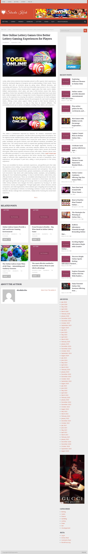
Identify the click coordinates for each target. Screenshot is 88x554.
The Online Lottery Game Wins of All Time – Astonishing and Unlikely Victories (14, 266)
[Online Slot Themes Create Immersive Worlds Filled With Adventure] (67, 163)
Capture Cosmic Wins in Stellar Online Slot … (77, 135)
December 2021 (66, 421)
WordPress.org (65, 542)
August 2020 (65, 451)
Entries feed (65, 538)
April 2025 (64, 337)
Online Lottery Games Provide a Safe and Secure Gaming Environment (14, 229)
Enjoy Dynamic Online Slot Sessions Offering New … (78, 287)
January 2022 (65, 418)
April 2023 (64, 393)
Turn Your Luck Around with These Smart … (77, 190)
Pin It (35, 197)
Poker (46, 21)
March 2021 (64, 435)
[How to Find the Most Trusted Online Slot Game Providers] (67, 205)
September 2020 (66, 448)
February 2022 (65, 416)
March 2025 (64, 339)
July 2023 (64, 386)
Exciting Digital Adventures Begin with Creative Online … (73, 245)
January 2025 (65, 344)
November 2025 (66, 321)
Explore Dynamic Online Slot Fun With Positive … (78, 273)
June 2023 (64, 388)
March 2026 (64, 311)
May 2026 (64, 307)
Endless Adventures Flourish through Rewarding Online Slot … (73, 229)
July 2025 (64, 330)
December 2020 (66, 441)
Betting (16, 1)
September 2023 (66, 381)
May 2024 (64, 362)
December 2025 (66, 318)
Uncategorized (63, 21)
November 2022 (66, 404)
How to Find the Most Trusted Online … (77, 202)
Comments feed (66, 540)
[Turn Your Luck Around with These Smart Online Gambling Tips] (67, 193)
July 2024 (64, 358)
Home (3, 1)
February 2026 (65, 314)
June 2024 (64, 360)
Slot (52, 21)
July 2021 (64, 425)
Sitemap (23, 1)
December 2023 (66, 374)
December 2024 (66, 346)
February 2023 (65, 397)
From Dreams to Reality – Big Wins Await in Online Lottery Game (43, 229)
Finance (20, 21)
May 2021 (64, 430)
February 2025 (65, 341)
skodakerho (6, 42)
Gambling (30, 21)
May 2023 (64, 390)
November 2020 (66, 444)
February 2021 (65, 437)
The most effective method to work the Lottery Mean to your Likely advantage (43, 265)
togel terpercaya (50, 153)
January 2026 (65, 316)
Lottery (38, 21)
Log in (63, 535)
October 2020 (65, 446)
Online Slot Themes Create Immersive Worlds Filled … (77, 161)
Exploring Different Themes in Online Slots (78, 81)
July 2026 (64, 302)
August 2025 (65, 327)
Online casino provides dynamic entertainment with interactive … (73, 95)
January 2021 (65, 439)
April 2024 (64, 365)
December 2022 (66, 402)
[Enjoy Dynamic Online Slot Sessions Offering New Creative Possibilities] (67, 289)
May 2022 (64, 411)
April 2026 (64, 309)
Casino (10, 1)
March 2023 (64, 395)
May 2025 (64, 334)
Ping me (30, 1)
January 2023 (65, 400)
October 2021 (65, 423)
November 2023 (66, 376)
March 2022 (64, 414)
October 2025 (65, 323)
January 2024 (65, 372)
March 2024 (64, 367)
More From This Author (48, 290)
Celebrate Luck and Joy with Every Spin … (78, 148)
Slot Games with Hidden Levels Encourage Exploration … (78, 122)
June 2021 (64, 428)
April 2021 (64, 432)
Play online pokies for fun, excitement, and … (78, 108)
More (5, 239)
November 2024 (66, 348)
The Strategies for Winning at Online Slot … (78, 215)
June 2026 (64, 304)
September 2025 (66, 325)
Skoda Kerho (14, 552)
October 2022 (65, 407)
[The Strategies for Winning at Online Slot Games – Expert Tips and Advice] (67, 218)
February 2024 (65, 369)
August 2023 (65, 383)
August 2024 (65, 355)
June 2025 (64, 332)
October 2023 (65, 379)
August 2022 (65, 409)
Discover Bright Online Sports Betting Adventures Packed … (72, 260)
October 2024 (65, 351)
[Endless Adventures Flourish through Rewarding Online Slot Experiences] (67, 230)
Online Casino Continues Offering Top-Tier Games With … (78, 176)
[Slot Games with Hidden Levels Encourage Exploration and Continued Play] (67, 124)
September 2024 (66, 353)
